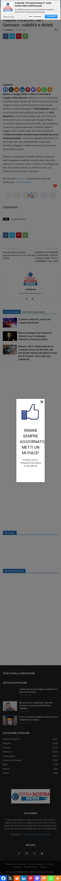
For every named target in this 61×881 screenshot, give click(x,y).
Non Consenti (35, 16)
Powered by (7, 17)
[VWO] (14, 17)
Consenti (51, 16)
